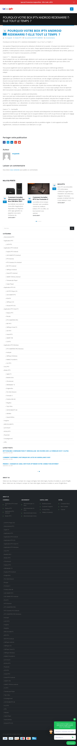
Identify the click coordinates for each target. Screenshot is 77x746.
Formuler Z (9, 395)
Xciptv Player (10, 284)
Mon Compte (64, 506)
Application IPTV (8, 240)
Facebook (4, 142)
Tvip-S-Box (9, 406)
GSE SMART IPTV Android (13, 255)
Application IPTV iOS (9, 287)
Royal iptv (7, 435)
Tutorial (63, 509)
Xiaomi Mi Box (10, 417)
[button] (36, 221)
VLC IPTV (8, 363)
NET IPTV (8, 323)
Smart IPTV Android (11, 273)
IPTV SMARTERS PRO (12, 320)
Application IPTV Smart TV (11, 309)
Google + (15, 142)
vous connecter (15, 170)
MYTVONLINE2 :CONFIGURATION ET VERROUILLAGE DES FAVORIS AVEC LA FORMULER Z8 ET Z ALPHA (36, 451)
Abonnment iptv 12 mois (29, 504)
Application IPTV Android (11, 248)
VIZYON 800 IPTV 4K (11, 410)
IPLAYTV (8, 298)
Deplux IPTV (9, 313)
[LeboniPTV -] (8, 9)
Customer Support (47, 506)
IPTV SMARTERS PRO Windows (15, 349)
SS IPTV (8, 341)
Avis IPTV (6, 366)
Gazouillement (8, 142)
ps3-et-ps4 (7, 428)
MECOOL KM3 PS (9, 424)
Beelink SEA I (10, 377)
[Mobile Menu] (71, 9)
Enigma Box (9, 388)
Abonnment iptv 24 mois (29, 509)
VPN (5, 442)
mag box (6, 420)
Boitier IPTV (18, 38)
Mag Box (8, 403)
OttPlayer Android (11, 269)
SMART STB (9, 338)
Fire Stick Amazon (11, 392)
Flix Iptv (8, 316)
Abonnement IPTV (9, 237)
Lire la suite (11, 217)
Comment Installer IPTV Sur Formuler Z (40, 198)
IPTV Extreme (10, 259)
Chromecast (9, 381)
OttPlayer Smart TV (11, 327)
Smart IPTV (9, 334)
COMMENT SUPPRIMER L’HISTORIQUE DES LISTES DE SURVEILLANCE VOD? (26, 457)
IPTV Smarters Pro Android (14, 262)
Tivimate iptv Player (12, 280)
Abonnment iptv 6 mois (30, 513)
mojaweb (9, 38)
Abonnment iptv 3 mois (30, 516)
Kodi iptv (8, 352)
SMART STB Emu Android (13, 277)
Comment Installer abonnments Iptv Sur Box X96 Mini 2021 (16, 199)
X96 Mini (8, 413)
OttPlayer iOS (10, 302)
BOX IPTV (61, 184)
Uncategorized (8, 438)
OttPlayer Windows (11, 356)
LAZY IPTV (9, 244)
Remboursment (46, 503)
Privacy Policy (45, 509)
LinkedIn (11, 142)
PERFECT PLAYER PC (11, 359)
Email (19, 142)
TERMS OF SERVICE (47, 512)
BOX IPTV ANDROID (37, 38)
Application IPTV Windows (11, 345)
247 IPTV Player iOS (11, 291)
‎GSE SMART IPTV (11, 295)
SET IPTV (8, 331)
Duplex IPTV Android (12, 251)
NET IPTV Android (11, 266)
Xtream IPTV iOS (11, 305)
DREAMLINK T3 (10, 385)
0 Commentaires (50, 38)
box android (28, 38)
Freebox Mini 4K (10, 399)
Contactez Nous (65, 503)
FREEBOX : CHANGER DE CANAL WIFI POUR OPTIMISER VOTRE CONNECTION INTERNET (31, 464)
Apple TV (8, 374)
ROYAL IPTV (7, 431)
